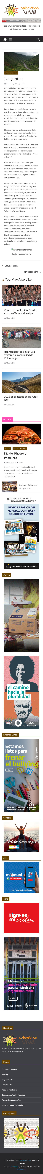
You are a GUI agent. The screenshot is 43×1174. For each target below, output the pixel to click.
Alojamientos (7, 1079)
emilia (22, 84)
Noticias (7, 448)
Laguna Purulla (11, 265)
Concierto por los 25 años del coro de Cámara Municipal (20, 311)
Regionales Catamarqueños (13, 1105)
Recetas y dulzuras (19, 448)
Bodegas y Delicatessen (28, 485)
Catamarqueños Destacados (13, 1095)
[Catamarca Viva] (5, 39)
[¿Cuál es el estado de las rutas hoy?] (21, 373)
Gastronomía (7, 1084)
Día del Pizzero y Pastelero (15, 455)
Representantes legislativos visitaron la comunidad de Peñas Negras (19, 355)
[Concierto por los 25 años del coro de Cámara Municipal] (21, 287)
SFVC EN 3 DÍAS (31, 272)
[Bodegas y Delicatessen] (9, 486)
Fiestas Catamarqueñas (11, 1100)
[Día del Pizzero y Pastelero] (21, 434)
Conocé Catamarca (11, 73)
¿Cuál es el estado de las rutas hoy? (21, 398)
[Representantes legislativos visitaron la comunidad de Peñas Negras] (21, 328)
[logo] (20, 1034)
